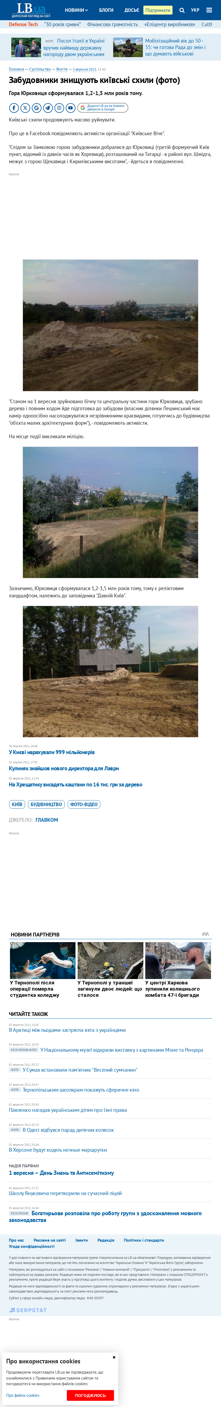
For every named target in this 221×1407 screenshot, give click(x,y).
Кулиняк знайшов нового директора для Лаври (64, 768)
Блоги (106, 10)
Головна (16, 69)
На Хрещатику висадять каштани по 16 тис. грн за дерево (75, 784)
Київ (17, 804)
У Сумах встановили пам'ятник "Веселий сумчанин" (74, 1069)
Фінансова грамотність (112, 24)
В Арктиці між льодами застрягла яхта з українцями (67, 1029)
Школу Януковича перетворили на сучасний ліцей (65, 1193)
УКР (195, 10)
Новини (74, 10)
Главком (47, 820)
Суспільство (40, 69)
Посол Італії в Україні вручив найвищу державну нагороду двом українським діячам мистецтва (74, 50)
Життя (62, 69)
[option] (60, 47)
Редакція (106, 1240)
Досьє (132, 10)
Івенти (81, 1240)
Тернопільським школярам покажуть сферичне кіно (75, 1089)
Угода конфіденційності (31, 1246)
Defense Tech (23, 24)
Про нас (16, 1240)
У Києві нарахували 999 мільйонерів (52, 752)
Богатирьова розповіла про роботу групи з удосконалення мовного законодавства (105, 1216)
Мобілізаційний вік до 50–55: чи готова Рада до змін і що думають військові (175, 47)
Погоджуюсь (90, 1395)
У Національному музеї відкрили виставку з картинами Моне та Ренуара (107, 1049)
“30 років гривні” (62, 24)
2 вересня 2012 (84, 69)
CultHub (210, 24)
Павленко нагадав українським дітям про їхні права (68, 1109)
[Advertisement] (110, 215)
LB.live (115, 30)
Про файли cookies (22, 1395)
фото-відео (84, 804)
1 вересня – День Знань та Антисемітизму (61, 1172)
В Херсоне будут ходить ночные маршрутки (58, 1149)
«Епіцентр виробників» (169, 24)
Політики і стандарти (144, 1240)
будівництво (46, 804)
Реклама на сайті (50, 1240)
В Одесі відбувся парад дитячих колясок (62, 1129)
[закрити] (114, 1357)
